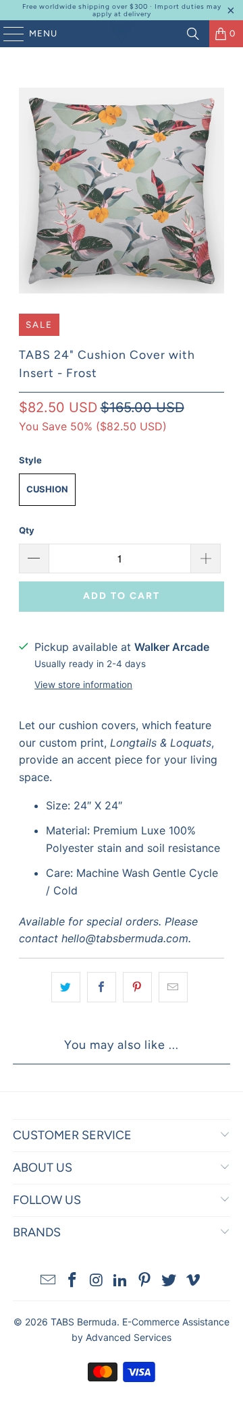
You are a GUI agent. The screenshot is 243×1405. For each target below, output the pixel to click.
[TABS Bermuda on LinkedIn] (121, 1281)
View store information (83, 684)
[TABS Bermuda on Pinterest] (145, 1281)
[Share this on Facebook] (101, 987)
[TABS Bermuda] (121, 33)
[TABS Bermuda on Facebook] (73, 1281)
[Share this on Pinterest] (137, 987)
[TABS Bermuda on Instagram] (96, 1281)
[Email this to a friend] (173, 987)
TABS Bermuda (84, 1321)
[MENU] (7, 33)
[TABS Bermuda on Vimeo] (193, 1281)
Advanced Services (128, 1337)
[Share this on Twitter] (65, 987)
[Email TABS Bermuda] (48, 1281)
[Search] (193, 33)
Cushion (47, 489)
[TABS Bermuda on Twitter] (169, 1281)
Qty (26, 530)
